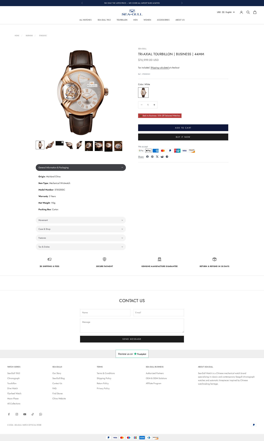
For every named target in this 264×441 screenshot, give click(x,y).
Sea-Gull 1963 (104, 20)
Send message (132, 339)
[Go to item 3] (59, 143)
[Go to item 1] (40, 145)
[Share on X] (157, 156)
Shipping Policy (104, 378)
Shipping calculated (160, 67)
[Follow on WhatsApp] (40, 414)
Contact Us (57, 383)
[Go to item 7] (98, 146)
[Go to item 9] (118, 146)
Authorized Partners (155, 373)
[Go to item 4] (69, 145)
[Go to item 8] (108, 146)
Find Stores (57, 393)
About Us (180, 20)
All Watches (85, 20)
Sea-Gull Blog (58, 378)
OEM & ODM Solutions (156, 378)
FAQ (54, 388)
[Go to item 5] (79, 145)
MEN (135, 20)
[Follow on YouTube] (24, 414)
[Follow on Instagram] (16, 414)
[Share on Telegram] (167, 156)
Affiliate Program (153, 383)
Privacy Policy (103, 388)
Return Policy (103, 383)
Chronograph (13, 378)
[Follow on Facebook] (8, 414)
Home (17, 35)
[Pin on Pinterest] (152, 156)
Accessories (163, 20)
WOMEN (147, 20)
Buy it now (183, 136)
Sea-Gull (142, 48)
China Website (59, 398)
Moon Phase (12, 398)
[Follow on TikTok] (32, 414)
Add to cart (183, 127)
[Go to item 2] (50, 145)
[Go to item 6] (89, 146)
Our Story (56, 373)
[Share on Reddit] (162, 156)
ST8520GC (43, 35)
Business (29, 35)
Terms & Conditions (106, 373)
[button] (81, 167)
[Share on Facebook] (147, 156)
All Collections (13, 403)
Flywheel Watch (14, 393)
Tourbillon (122, 20)
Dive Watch (12, 388)
